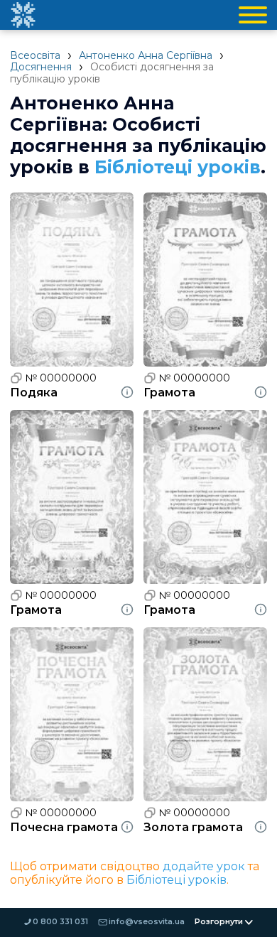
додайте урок (204, 866)
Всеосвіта (35, 55)
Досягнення (41, 66)
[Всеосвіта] (23, 15)
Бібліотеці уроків (177, 167)
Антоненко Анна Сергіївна (145, 55)
